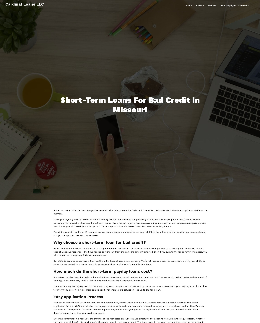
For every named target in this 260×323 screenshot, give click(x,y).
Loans (199, 5)
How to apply (227, 5)
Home (189, 5)
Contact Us (243, 5)
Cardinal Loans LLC (24, 4)
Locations (211, 5)
